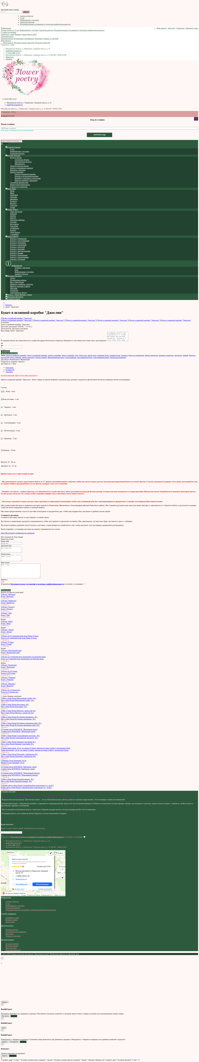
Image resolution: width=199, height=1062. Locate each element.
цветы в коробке (54, 355)
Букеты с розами (16, 253)
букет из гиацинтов (136, 355)
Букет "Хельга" (7, 609)
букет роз (83, 355)
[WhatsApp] (3, 822)
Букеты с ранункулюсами (20, 251)
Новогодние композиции (20, 185)
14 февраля (14, 228)
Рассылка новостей (42, 43)
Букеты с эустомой (17, 259)
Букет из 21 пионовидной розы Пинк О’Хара (19, 638)
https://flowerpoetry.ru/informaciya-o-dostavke (18, 533)
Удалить (13, 1056)
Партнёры (39, 39)
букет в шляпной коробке (37, 355)
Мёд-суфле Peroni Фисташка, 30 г (14, 707)
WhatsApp (9, 57)
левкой (185, 355)
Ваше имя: (5, 541)
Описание (9, 368)
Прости (13, 218)
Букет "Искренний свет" (10, 653)
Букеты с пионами (17, 249)
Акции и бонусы (26, 16)
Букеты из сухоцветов (18, 187)
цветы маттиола (28, 357)
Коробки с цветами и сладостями (28, 178)
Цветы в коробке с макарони (26, 180)
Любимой (14, 195)
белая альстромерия (118, 357)
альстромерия (70, 357)
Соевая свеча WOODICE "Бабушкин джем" (18, 769)
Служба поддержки (8, 32)
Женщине (14, 199)
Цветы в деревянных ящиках (21, 168)
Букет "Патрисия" (8, 667)
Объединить (14, 1042)
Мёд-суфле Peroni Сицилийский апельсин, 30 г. (19, 738)
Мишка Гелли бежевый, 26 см (12, 763)
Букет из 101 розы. (8, 673)
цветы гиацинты (151, 355)
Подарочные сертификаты (24, 39)
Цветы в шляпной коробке (25, 174)
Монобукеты (20, 164)
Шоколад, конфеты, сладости (21, 284)
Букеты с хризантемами (19, 257)
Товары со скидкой (50, 39)
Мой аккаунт (6, 41)
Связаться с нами (7, 34)
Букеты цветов (16, 158)
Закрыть (5, 1002)
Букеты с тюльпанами (18, 255)
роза (76, 355)
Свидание (14, 226)
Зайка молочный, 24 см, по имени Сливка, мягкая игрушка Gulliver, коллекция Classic (35, 750)
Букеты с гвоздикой (18, 243)
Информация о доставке (29, 20)
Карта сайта (32, 34)
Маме (12, 191)
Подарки (18, 276)
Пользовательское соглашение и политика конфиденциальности (45, 24)
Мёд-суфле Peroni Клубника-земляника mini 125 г (20, 725)
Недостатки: (6, 554)
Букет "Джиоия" (7, 680)
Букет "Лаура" (6, 632)
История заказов (20, 43)
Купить (13, 1016)
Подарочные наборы (18, 280)
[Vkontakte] (1, 822)
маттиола (178, 355)
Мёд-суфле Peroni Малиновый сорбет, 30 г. (17, 700)
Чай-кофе (13, 288)
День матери (15, 232)
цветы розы (92, 355)
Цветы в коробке (16, 172)
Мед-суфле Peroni (17, 282)
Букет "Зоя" (5, 615)
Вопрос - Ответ (25, 295)
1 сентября (14, 234)
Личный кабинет (12, 944)
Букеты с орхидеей (17, 247)
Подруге (13, 201)
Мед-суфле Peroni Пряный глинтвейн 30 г (17, 744)
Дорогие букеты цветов (19, 166)
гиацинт (124, 355)
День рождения (16, 212)
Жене (12, 193)
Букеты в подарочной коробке (26, 176)
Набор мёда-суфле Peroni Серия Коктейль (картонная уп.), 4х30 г (26, 788)
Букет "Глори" (6, 644)
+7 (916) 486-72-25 (13, 53)
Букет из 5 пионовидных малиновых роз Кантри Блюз (22, 659)
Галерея (16, 299)
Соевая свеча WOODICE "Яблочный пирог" (18, 731)
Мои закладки (11, 948)
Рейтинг (4, 580)
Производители (7, 39)
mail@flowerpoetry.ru (14, 51)
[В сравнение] (4, 349)
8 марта (13, 230)
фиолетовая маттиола (56, 357)
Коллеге (13, 203)
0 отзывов (5, 322)
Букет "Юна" (6, 624)
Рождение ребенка (17, 220)
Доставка (9, 372)
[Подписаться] (2, 835)
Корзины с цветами (17, 170)
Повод (15, 210)
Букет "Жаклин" (7, 686)
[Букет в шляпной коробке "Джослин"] (16, 318)
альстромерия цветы (101, 357)
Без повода (14, 224)
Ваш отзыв (5, 562)
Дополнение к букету (18, 293)
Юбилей (13, 214)
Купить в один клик (9, 353)
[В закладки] (2, 349)
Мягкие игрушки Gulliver (20, 286)
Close (4, 1028)
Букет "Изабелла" (8, 603)
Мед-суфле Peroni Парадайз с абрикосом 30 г (18, 756)
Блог (16, 270)
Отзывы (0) (10, 370)
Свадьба (13, 222)
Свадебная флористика (19, 183)
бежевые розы (103, 355)
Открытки (14, 291)
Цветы (15, 237)
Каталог (17, 156)
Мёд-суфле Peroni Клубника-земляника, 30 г (18, 719)
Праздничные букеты (23, 162)
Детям (12, 207)
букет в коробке (68, 355)
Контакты (19, 297)
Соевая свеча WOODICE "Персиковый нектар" (19, 775)
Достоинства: (6, 546)
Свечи (12, 278)
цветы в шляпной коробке (16, 355)
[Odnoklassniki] (2, 822)
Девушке (13, 197)
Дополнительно (7, 36)
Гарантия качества (27, 22)
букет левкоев (15, 357)
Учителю (13, 205)
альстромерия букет (84, 357)
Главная (17, 147)
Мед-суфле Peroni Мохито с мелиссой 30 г (17, 713)
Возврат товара (21, 34)
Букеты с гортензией (18, 245)
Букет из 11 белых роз (9, 692)
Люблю (13, 216)
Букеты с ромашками (18, 239)
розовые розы (115, 355)
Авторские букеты (22, 160)
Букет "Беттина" (7, 597)
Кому (14, 189)
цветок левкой (41, 357)
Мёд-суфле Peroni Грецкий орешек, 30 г (16, 781)
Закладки (30, 43)
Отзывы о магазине (22, 268)
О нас (22, 18)
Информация (6, 28)
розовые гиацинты (166, 355)
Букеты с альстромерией (19, 241)
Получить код (99, 135)
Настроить (5, 1016)
